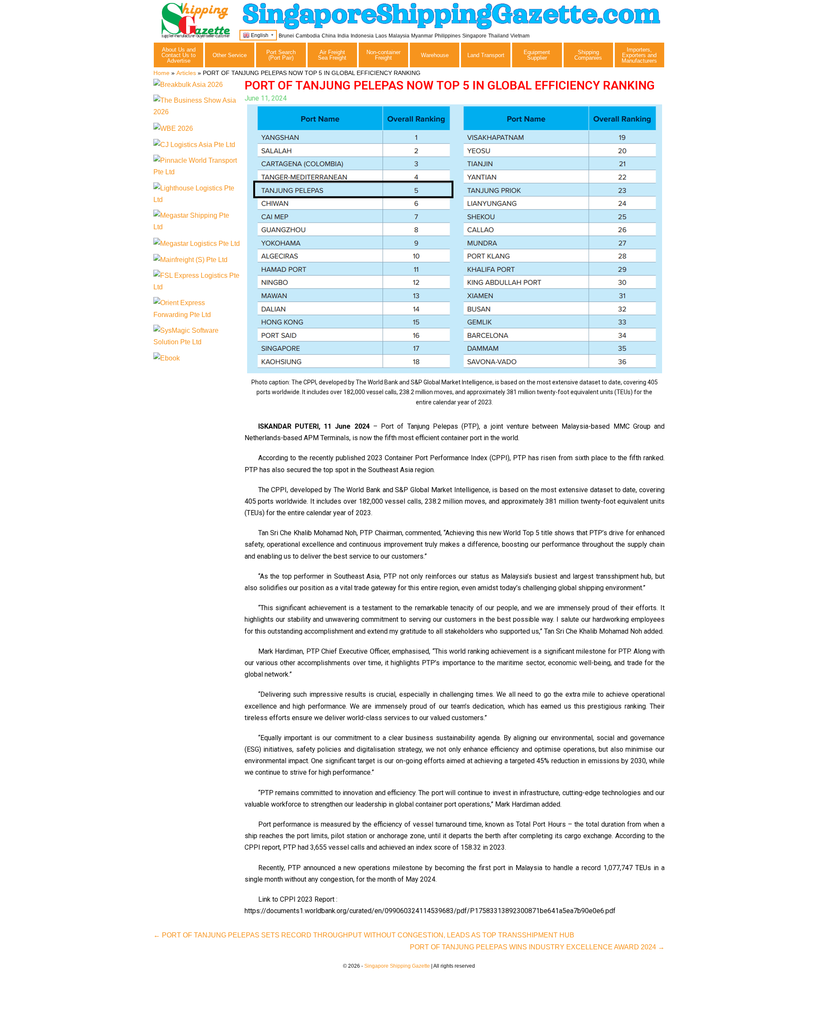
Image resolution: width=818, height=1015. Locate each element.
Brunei (286, 36)
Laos (381, 36)
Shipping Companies (588, 55)
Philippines (448, 36)
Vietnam (520, 36)
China (329, 36)
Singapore (474, 36)
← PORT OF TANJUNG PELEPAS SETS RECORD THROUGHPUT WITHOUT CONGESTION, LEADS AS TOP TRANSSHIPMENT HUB (363, 935)
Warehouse (435, 55)
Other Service (230, 55)
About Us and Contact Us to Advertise (178, 55)
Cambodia (308, 36)
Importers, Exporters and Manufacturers (639, 55)
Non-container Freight (383, 55)
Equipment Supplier (537, 55)
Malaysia (399, 36)
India (343, 36)
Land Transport (485, 55)
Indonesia (362, 36)
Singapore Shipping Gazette (397, 966)
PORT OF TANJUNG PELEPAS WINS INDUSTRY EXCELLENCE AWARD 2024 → (537, 947)
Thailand (498, 36)
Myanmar (422, 36)
